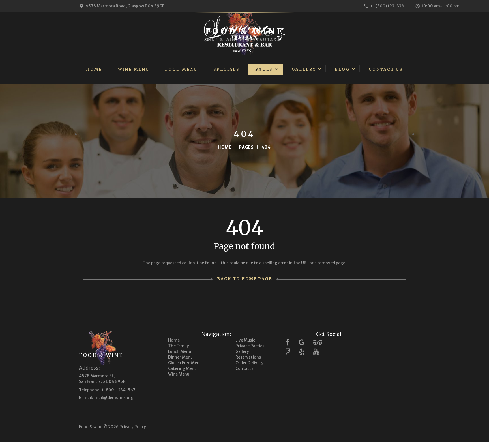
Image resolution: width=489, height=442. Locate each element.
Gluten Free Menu (185, 362)
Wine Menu (133, 69)
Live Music (245, 340)
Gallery (304, 69)
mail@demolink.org (114, 397)
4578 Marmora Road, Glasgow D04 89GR (125, 5)
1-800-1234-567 (119, 389)
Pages (264, 69)
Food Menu (181, 69)
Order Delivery (249, 362)
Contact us (386, 69)
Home (94, 69)
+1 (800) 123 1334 (387, 5)
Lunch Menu (179, 351)
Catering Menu (182, 368)
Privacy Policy (132, 426)
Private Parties (249, 345)
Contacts (244, 368)
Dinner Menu (180, 357)
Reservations (248, 357)
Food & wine (101, 355)
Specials (226, 69)
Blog (342, 69)
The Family (178, 345)
